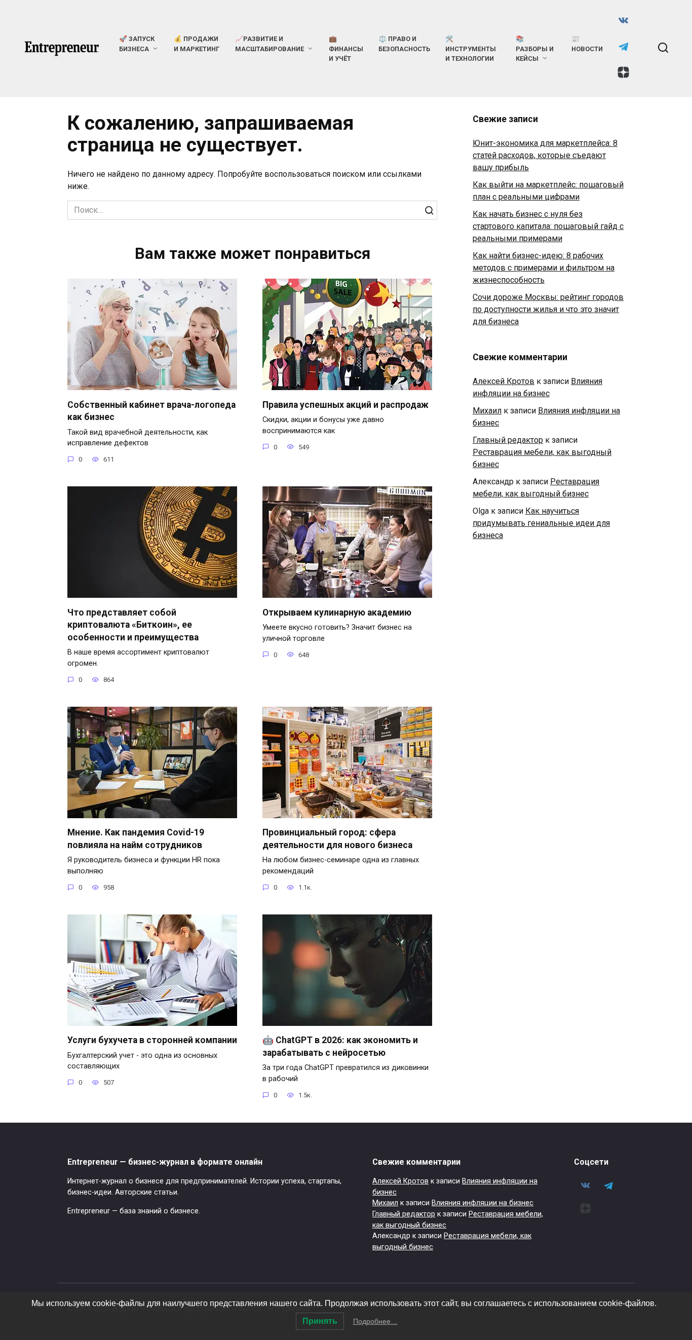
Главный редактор (508, 440)
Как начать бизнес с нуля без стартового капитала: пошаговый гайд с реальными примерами (548, 226)
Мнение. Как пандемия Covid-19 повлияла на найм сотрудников (135, 838)
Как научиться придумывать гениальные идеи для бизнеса (541, 523)
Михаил (487, 410)
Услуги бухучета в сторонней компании (152, 1040)
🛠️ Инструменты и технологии (470, 48)
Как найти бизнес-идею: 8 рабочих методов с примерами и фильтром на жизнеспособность (543, 268)
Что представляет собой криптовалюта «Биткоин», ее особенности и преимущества (133, 624)
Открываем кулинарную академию (336, 612)
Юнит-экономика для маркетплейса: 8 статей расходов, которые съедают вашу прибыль (545, 155)
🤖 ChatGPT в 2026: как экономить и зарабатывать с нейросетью (340, 1046)
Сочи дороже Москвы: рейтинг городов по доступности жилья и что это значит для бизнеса (548, 309)
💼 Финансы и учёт (346, 48)
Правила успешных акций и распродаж (345, 404)
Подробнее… (375, 1321)
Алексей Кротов (503, 381)
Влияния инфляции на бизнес (482, 1203)
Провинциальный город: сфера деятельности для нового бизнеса (337, 838)
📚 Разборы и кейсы (535, 48)
